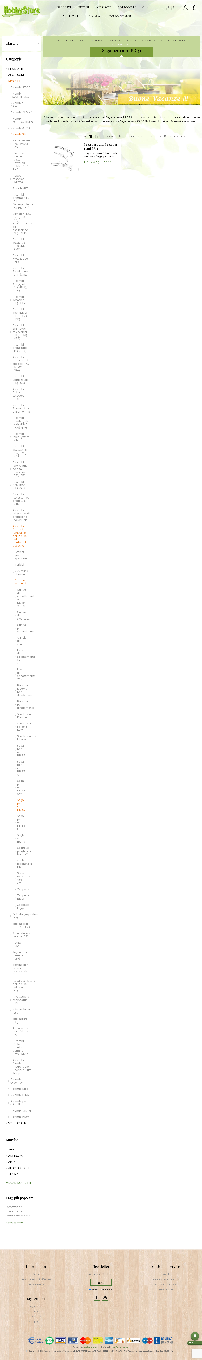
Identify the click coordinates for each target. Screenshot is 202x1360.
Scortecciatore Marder (22, 738)
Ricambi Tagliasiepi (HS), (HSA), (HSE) (20, 314)
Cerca (174, 7)
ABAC (12, 1149)
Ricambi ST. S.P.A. (18, 104)
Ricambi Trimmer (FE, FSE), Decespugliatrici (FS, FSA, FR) (22, 201)
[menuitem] (36, 1274)
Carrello (195, 7)
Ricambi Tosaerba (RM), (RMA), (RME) (21, 244)
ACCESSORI (16, 75)
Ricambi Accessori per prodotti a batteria (21, 499)
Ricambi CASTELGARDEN (21, 120)
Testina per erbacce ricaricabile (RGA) (20, 969)
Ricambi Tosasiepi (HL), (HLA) (20, 300)
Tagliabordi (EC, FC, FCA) (21, 925)
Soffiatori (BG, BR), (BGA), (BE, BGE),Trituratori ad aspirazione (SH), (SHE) (22, 223)
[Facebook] (97, 1297)
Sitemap (36, 1274)
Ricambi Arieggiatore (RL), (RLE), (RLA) (21, 285)
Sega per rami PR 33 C (21, 822)
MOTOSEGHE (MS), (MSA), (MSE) (22, 144)
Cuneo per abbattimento (22, 628)
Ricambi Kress (20, 1117)
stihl (28, 1215)
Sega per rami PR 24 (21, 750)
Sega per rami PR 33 (21, 804)
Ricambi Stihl (19, 134)
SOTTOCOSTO (18, 1123)
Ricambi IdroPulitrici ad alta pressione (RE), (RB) (20, 469)
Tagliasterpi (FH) (20, 1020)
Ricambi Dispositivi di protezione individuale (21, 515)
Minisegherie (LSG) (21, 1011)
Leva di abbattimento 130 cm (22, 657)
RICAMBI (14, 81)
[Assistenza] (195, 1336)
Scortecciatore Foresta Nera (22, 727)
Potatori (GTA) (18, 944)
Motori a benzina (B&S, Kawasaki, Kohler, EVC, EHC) (21, 161)
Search (166, 1274)
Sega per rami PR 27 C (21, 768)
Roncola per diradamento (22, 705)
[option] (122, 87)
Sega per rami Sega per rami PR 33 (101, 146)
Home (58, 40)
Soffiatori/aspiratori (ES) (22, 916)
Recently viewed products (166, 1279)
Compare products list (166, 1284)
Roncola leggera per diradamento (22, 690)
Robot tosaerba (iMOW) (18, 179)
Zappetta (22, 889)
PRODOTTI (15, 68)
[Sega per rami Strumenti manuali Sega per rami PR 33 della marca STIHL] (62, 158)
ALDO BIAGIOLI (18, 1168)
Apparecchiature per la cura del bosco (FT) (22, 985)
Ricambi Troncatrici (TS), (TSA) (20, 348)
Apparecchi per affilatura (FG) (21, 1031)
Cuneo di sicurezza (22, 615)
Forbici (19, 564)
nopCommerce (90, 1347)
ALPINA (13, 1174)
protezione (14, 1207)
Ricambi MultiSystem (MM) (21, 437)
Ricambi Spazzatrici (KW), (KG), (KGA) (20, 451)
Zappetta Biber (22, 897)
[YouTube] (105, 1297)
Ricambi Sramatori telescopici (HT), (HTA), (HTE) (20, 332)
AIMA (11, 1162)
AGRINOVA (15, 1155)
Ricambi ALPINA (21, 112)
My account (36, 1306)
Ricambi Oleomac (16, 1081)
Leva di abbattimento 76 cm (22, 674)
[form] (101, 1274)
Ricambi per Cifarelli (18, 1103)
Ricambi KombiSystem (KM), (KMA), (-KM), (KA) (22, 422)
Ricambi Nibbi (19, 1095)
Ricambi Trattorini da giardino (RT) (21, 408)
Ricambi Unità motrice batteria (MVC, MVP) (21, 1047)
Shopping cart (36, 1321)
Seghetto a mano (22, 838)
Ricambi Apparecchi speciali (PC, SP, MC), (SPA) (21, 364)
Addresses (36, 1316)
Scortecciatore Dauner (22, 715)
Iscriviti (95, 1289)
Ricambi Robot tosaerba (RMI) (18, 394)
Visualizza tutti (18, 1182)
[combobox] (156, 7)
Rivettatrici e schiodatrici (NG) (21, 1000)
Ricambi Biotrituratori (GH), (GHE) (21, 271)
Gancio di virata (21, 641)
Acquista (58, 140)
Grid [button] (90, 136)
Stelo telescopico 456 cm (22, 878)
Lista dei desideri (64, 147)
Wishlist (35, 1326)
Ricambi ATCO (20, 128)
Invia (101, 1282)
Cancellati (108, 1289)
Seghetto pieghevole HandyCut (22, 851)
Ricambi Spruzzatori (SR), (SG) (20, 380)
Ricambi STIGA (20, 87)
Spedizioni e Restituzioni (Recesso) (36, 1279)
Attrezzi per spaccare (21, 555)
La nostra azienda (36, 1284)
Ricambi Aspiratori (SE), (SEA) (19, 485)
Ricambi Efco (19, 1089)
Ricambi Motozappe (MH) (20, 259)
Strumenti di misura (21, 572)
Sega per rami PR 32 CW (21, 787)
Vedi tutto (14, 1223)
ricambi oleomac (15, 1211)
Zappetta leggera (22, 906)
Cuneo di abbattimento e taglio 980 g (22, 598)
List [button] (97, 136)
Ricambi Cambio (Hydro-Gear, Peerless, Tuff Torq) (22, 1067)
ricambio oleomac (16, 1216)
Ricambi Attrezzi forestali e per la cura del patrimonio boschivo (20, 536)
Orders (36, 1311)
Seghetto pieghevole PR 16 (22, 864)
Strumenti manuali (21, 582)
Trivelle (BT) (21, 188)
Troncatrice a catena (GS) (21, 935)
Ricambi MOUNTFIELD (19, 95)
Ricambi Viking (20, 1110)
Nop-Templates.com (120, 1347)
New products (166, 1289)
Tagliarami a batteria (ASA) (21, 955)
